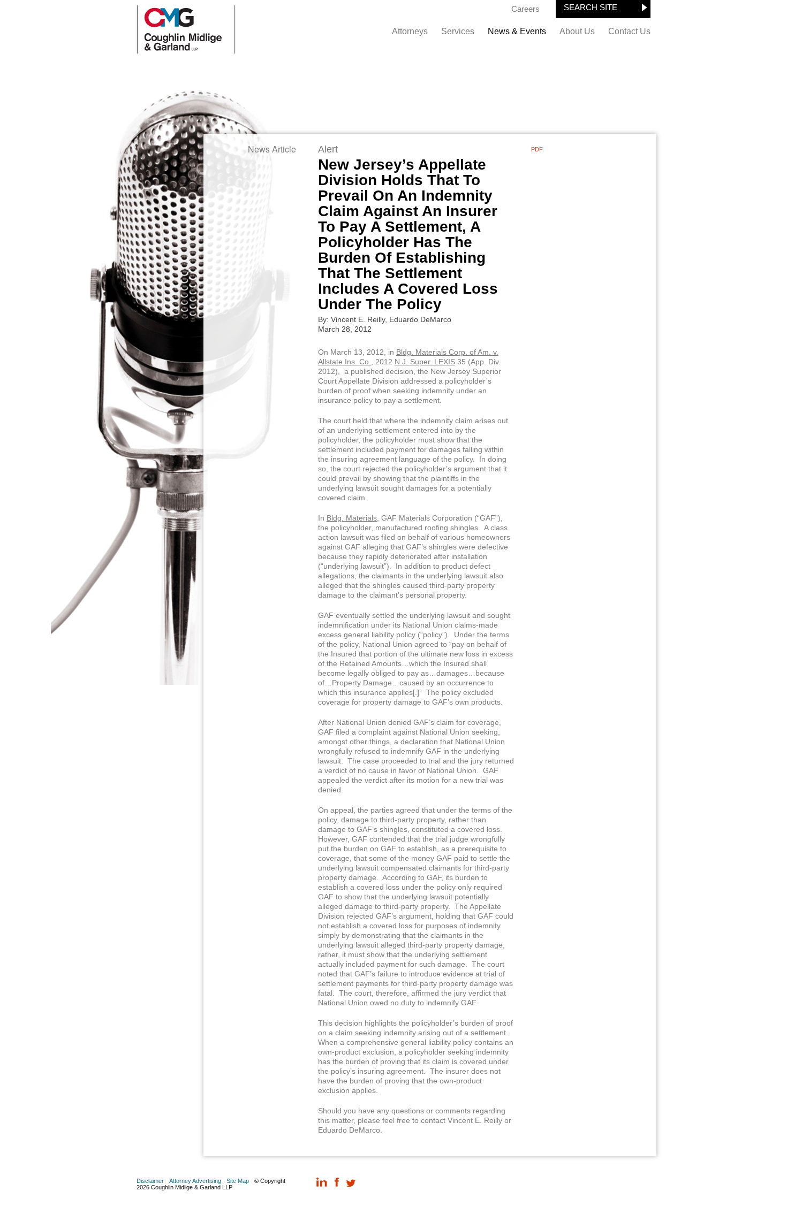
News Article (272, 149)
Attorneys (410, 31)
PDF (537, 149)
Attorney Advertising (195, 1181)
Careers (525, 8)
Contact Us (629, 31)
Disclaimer (150, 1181)
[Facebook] (336, 1183)
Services (457, 31)
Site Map (237, 1181)
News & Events (517, 31)
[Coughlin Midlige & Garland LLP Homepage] (186, 50)
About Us (577, 31)
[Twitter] (351, 1183)
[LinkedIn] (322, 1183)
